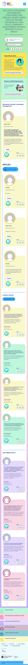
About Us (3, 644)
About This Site (21, 644)
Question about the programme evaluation (12, 579)
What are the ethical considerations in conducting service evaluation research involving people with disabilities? (14, 424)
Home (6, 34)
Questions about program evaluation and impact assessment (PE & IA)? (13, 544)
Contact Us (11, 644)
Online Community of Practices (16, 34)
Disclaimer (6, 645)
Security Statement (16, 645)
